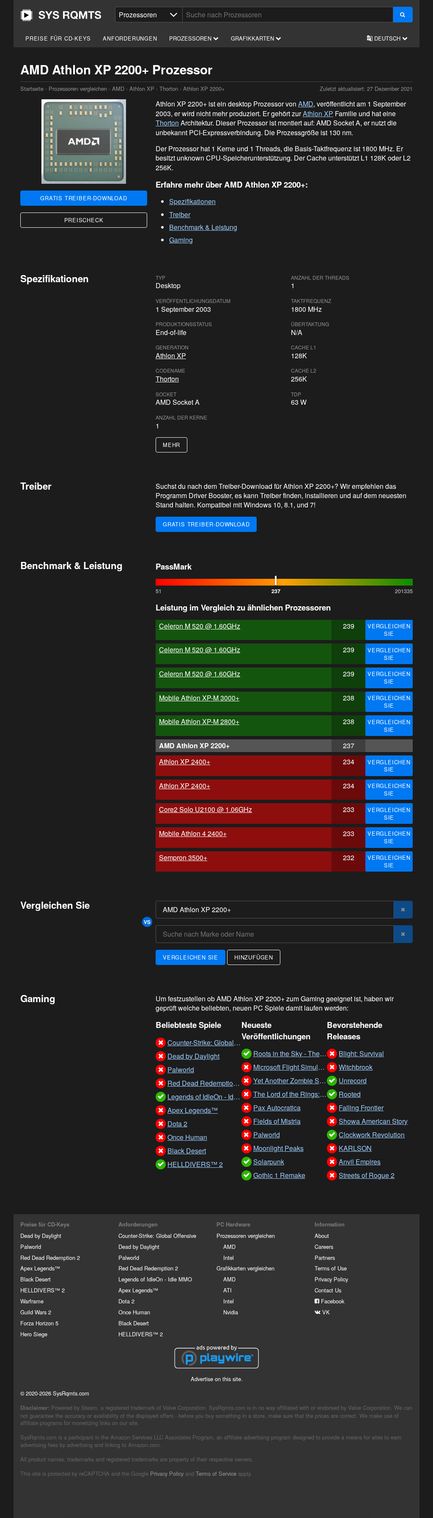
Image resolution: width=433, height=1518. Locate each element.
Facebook (331, 1301)
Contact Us (328, 1290)
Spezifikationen (192, 201)
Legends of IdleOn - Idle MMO (155, 1279)
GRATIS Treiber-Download (83, 198)
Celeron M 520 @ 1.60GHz (199, 626)
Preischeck (84, 220)
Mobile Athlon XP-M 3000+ (199, 698)
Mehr (171, 445)
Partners (325, 1258)
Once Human (134, 1312)
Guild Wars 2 (35, 1312)
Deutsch (387, 38)
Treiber (179, 214)
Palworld (30, 1247)
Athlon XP (141, 88)
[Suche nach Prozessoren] (403, 14)
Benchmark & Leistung (203, 227)
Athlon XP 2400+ (184, 761)
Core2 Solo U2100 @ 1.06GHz (205, 809)
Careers (324, 1247)
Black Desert (35, 1279)
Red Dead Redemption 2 (50, 1258)
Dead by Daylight (40, 1236)
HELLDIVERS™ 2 (42, 1290)
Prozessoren (191, 38)
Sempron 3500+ (183, 857)
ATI (227, 1290)
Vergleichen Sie (389, 630)
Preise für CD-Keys (57, 38)
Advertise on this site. (217, 1379)
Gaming (181, 240)
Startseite (60, 15)
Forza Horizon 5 (39, 1323)
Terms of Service (216, 1473)
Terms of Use (331, 1268)
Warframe (32, 1301)
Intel (228, 1258)
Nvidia (230, 1312)
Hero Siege (33, 1334)
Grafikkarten (253, 38)
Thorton (168, 88)
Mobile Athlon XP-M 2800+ (199, 721)
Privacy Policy (331, 1279)
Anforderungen (130, 38)
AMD (118, 88)
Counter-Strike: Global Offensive (157, 1236)
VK (325, 1312)
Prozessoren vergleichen (78, 88)
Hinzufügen (253, 957)
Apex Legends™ (40, 1268)
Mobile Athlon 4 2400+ (193, 833)
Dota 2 (126, 1301)
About (322, 1236)
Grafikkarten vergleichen (245, 1268)
